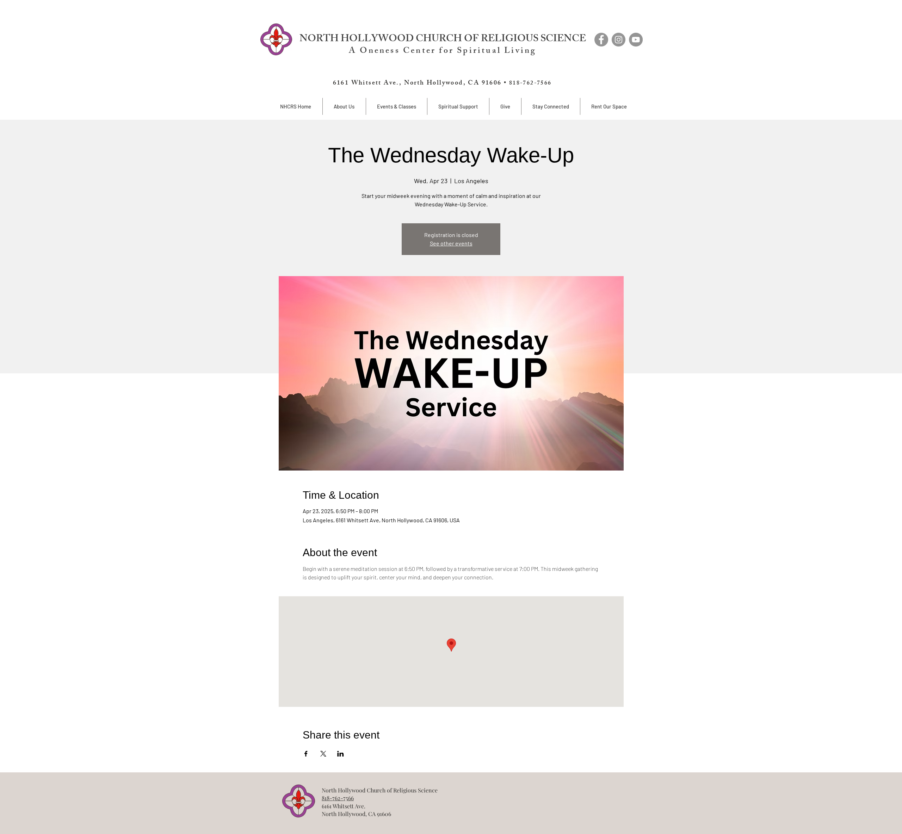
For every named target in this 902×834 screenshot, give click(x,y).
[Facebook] (601, 39)
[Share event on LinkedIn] (340, 754)
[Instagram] (618, 39)
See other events (451, 243)
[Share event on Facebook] (306, 754)
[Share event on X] (323, 754)
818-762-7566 (338, 798)
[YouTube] (636, 39)
